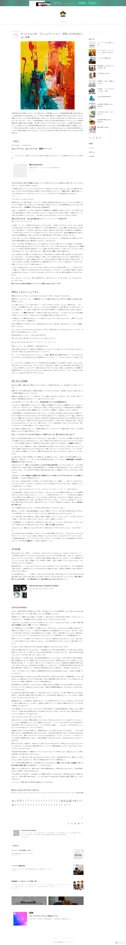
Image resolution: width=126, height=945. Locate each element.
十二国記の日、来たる (103, 73)
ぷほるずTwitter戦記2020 (104, 96)
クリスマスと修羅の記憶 (18, 866)
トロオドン (92, 148)
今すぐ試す (82, 3)
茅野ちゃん (92, 152)
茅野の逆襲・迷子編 (102, 127)
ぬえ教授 (91, 156)
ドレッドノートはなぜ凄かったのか (21, 850)
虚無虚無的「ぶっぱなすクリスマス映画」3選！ (24, 881)
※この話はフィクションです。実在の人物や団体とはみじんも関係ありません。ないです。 (32, 869)
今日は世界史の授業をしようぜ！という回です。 (23, 853)
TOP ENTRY (63, 22)
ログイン (92, 3)
